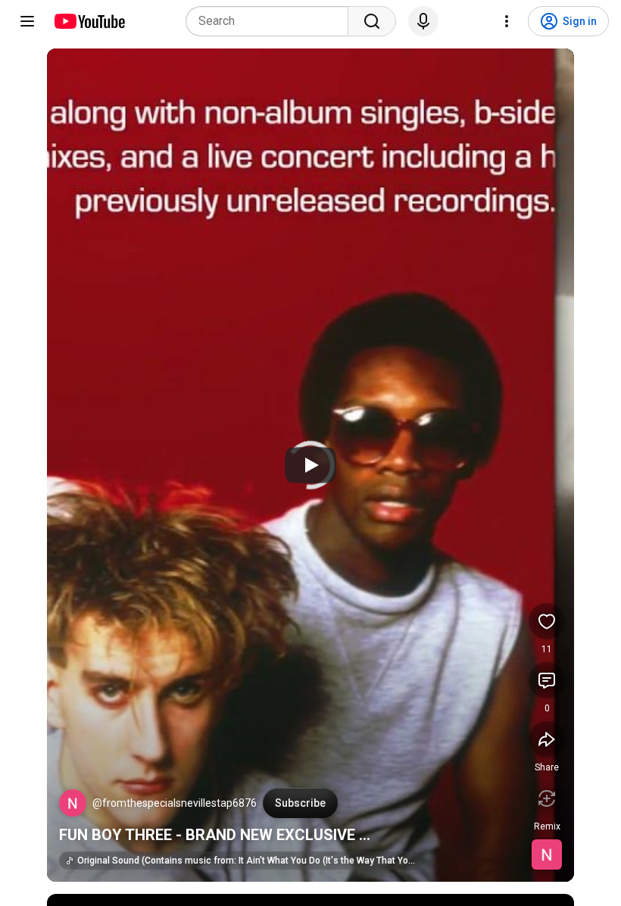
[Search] (372, 21)
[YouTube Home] (89, 21)
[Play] (310, 465)
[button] (72, 803)
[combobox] (271, 21)
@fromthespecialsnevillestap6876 (174, 803)
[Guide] (27, 21)
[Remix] (547, 798)
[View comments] (547, 680)
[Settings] (507, 21)
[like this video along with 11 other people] (547, 621)
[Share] (547, 739)
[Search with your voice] (423, 21)
